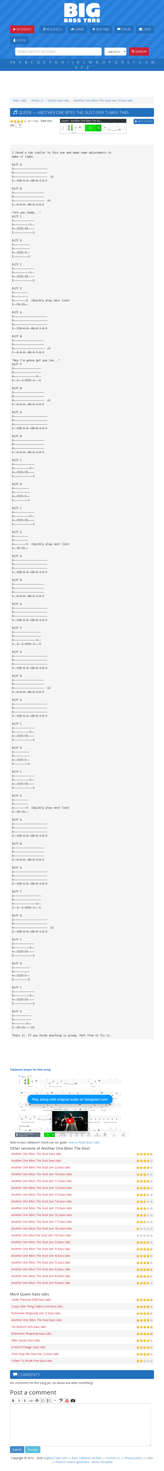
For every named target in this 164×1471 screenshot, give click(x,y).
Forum (125, 29)
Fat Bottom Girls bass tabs (28, 1327)
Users (146, 29)
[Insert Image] (37, 1400)
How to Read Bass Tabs (84, 1142)
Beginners (23, 29)
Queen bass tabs (58, 100)
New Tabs (102, 29)
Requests (53, 29)
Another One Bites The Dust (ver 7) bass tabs (103, 100)
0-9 (12, 62)
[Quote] (55, 1400)
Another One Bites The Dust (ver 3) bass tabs (40, 1249)
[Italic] (19, 1400)
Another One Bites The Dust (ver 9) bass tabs (40, 1283)
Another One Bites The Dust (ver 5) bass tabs (40, 1262)
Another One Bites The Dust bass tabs (36, 1154)
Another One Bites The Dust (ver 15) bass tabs (41, 1208)
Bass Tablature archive (86, 1458)
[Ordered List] (43, 1400)
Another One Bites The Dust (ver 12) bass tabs (41, 1188)
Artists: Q (37, 100)
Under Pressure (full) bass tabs (31, 1299)
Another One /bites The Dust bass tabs (36, 1320)
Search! (140, 51)
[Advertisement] (83, 83)
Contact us (113, 1458)
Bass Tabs (20, 100)
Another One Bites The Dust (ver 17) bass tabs (41, 1222)
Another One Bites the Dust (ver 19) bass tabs (41, 1235)
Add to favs (145, 121)
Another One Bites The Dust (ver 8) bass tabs (40, 1276)
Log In (21, 40)
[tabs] (61, 1400)
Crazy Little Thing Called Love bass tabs (37, 1306)
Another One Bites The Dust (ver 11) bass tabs (41, 1181)
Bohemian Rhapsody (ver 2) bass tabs (36, 1313)
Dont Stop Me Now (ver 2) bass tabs (35, 1354)
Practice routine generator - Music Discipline (84, 1462)
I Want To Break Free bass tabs (31, 1361)
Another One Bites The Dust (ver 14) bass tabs (41, 1201)
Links (149, 1458)
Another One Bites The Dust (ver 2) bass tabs (40, 1167)
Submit (78, 29)
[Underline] (25, 1400)
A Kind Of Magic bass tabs (28, 1347)
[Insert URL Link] (31, 1400)
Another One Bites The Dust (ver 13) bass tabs (41, 1194)
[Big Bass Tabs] (82, 12)
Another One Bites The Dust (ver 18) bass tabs (41, 1228)
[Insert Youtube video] (67, 1400)
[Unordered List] (49, 1400)
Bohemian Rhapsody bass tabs (31, 1333)
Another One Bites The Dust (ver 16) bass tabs (41, 1215)
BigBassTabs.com (55, 1458)
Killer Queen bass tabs (25, 1340)
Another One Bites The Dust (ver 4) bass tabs (40, 1255)
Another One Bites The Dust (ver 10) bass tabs (41, 1174)
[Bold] (13, 1400)
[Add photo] (73, 1400)
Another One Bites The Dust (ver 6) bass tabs (40, 1269)
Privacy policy (133, 1458)
